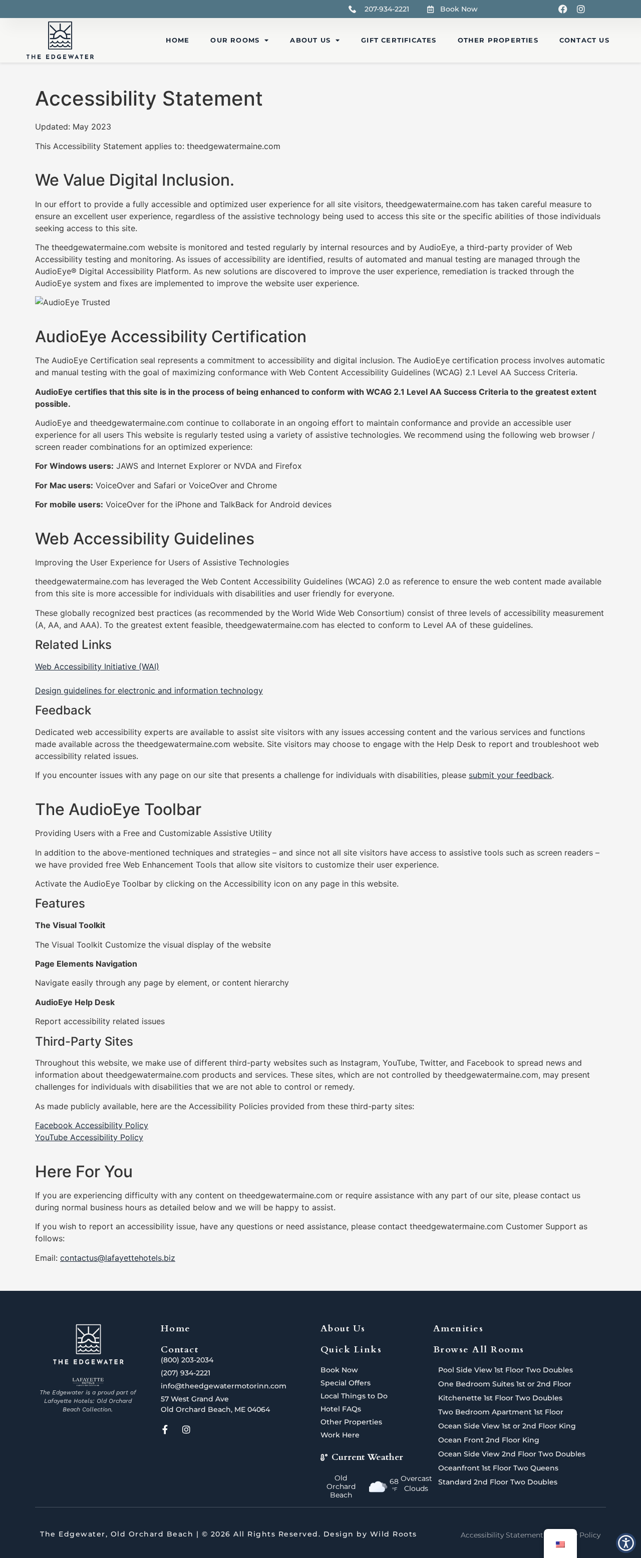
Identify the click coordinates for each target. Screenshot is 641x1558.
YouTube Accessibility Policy (89, 1137)
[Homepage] (60, 40)
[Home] (88, 1344)
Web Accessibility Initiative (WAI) (97, 666)
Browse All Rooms (478, 1349)
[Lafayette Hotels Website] (88, 1382)
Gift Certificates (398, 40)
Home (178, 40)
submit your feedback (510, 775)
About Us (310, 40)
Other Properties (498, 40)
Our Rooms (234, 40)
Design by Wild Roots (370, 1533)
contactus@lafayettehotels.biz (117, 1258)
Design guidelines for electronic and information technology (149, 690)
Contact (180, 1349)
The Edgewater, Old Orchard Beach (116, 1533)
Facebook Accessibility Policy (91, 1125)
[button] (626, 1543)
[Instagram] (581, 9)
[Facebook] (563, 9)
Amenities (458, 1328)
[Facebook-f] (165, 1429)
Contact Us (584, 40)
